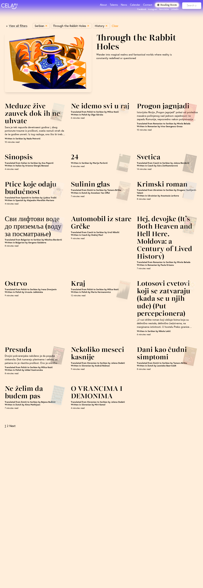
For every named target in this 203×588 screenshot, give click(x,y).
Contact (147, 4)
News (124, 4)
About (103, 4)
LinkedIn (175, 9)
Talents (114, 4)
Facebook (141, 9)
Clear (115, 26)
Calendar (135, 4)
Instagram (152, 9)
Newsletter (164, 9)
